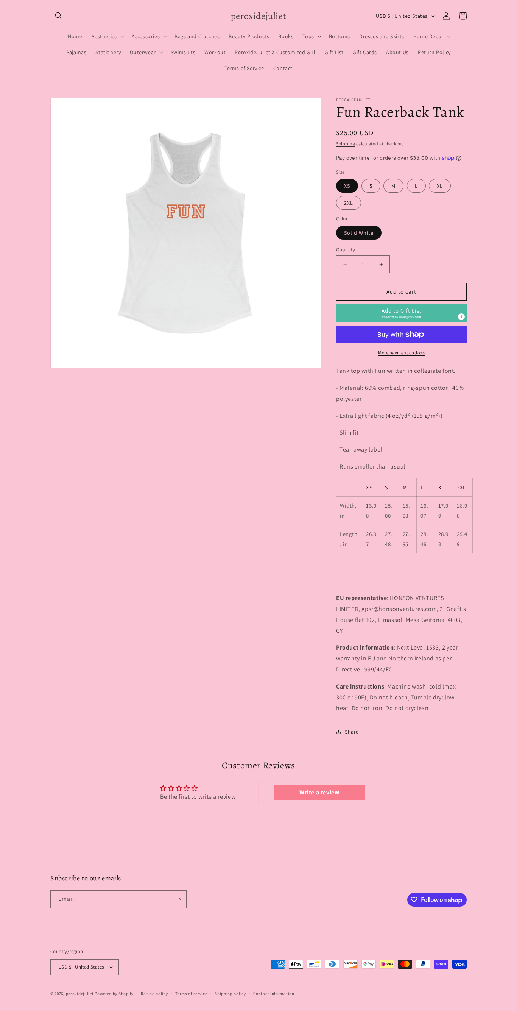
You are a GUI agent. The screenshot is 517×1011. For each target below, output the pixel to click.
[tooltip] (461, 316)
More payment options (401, 352)
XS (347, 185)
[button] (58, 16)
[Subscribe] (178, 899)
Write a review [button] (319, 792)
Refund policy (154, 993)
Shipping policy (230, 993)
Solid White (359, 232)
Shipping (345, 143)
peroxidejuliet (80, 993)
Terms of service (191, 993)
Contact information (273, 993)
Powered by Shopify (114, 993)
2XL (348, 202)
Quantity (345, 249)
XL (440, 185)
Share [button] (352, 731)
